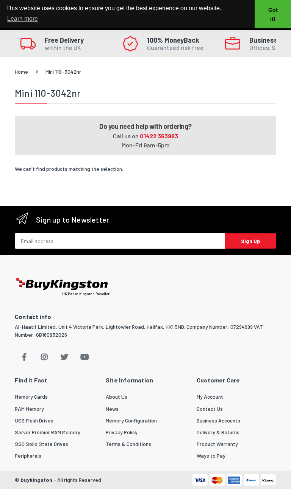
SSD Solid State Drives (41, 444)
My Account (210, 396)
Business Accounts (218, 420)
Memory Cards (31, 396)
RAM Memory (29, 408)
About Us (116, 396)
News (112, 408)
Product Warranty (217, 444)
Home (21, 71)
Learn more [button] (22, 18)
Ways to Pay (211, 455)
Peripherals (28, 455)
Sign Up (250, 241)
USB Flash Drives (34, 420)
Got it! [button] (273, 14)
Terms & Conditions (128, 444)
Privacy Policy (122, 432)
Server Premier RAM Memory (47, 432)
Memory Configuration (131, 420)
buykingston (36, 480)
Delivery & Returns (218, 432)
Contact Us (210, 408)
